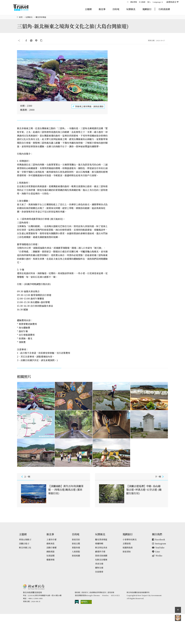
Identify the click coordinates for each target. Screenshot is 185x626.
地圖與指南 (128, 547)
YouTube (159, 547)
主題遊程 (127, 543)
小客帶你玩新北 (130, 539)
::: (127, 2)
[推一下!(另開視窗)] (31, 40)
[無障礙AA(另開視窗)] (86, 602)
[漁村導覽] (73, 453)
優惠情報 (50, 559)
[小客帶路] (178, 618)
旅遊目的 (76, 539)
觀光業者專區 (41, 17)
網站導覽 (133, 2)
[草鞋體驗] (73, 396)
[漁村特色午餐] (149, 396)
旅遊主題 (76, 543)
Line (157, 551)
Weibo (159, 555)
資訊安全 (84, 592)
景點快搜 (76, 547)
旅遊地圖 (76, 555)
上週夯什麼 (51, 539)
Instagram (160, 543)
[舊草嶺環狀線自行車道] (36, 424)
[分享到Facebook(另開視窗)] (26, 40)
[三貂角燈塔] (149, 424)
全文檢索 (142, 2)
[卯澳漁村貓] (111, 453)
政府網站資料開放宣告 (98, 592)
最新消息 (50, 543)
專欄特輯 (99, 543)
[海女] (36, 396)
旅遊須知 (127, 551)
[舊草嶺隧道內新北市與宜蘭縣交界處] (111, 424)
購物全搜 (99, 567)
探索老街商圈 (101, 555)
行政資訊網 (164, 9)
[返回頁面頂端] (178, 610)
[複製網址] (41, 40)
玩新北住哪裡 (101, 559)
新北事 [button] (102, 9)
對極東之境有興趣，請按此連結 (89, 106)
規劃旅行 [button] (147, 9)
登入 (149, 2)
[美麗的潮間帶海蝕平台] (111, 396)
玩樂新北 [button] (130, 9)
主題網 (88, 9)
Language (157, 2)
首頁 (21, 17)
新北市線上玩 (25, 547)
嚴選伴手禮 (100, 551)
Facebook (160, 539)
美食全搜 (99, 563)
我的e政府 (77, 602)
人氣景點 (76, 551)
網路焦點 (50, 551)
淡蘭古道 (23, 543)
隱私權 (77, 592)
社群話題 (50, 555)
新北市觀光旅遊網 (23, 7)
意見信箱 (111, 592)
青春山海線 (24, 539)
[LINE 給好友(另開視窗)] (36, 40)
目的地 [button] (116, 9)
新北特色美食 (101, 547)
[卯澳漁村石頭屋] (36, 453)
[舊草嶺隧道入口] (73, 424)
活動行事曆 (51, 547)
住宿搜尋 (99, 571)
